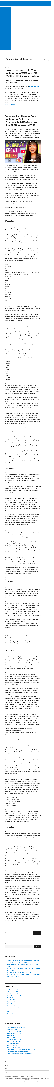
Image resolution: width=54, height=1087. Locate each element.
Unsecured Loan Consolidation (15, 1013)
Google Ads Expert (12, 1037)
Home (7, 1062)
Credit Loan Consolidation (14, 990)
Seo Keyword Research (13, 1043)
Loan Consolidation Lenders (14, 1000)
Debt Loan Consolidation (14, 992)
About (7, 1065)
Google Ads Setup (12, 1045)
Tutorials (7, 107)
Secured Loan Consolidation (14, 1007)
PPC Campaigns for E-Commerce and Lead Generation (22, 1049)
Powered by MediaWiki (38, 1081)
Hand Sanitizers (11, 998)
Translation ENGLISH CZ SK (14, 1039)
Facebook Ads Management (14, 1031)
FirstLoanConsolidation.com (19, 59)
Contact (7, 1072)
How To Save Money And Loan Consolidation (19, 972)
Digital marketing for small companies (17, 1051)
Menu (46, 59)
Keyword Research (12, 1029)
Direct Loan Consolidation (14, 994)
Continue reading (10, 104)
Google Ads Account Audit (14, 1041)
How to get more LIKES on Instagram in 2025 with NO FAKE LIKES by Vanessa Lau (22, 73)
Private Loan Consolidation (14, 1005)
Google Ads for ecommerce (14, 1047)
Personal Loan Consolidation (15, 1004)
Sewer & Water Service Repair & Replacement (19, 1053)
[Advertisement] (25, 3)
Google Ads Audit (11, 1035)
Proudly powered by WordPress (26, 1076)
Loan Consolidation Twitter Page (16, 1027)
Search (7, 944)
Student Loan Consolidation (14, 1009)
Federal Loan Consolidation (14, 996)
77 (15, 933)
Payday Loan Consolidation (14, 1002)
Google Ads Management (14, 1033)
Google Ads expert (34, 86)
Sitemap (7, 1068)
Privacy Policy (41, 1078)
